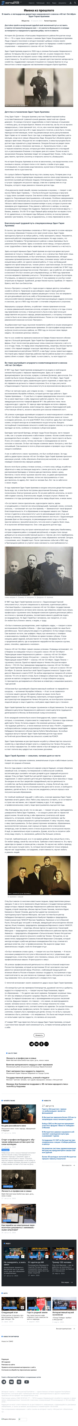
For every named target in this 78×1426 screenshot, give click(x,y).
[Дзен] (19, 1384)
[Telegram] (31, 1044)
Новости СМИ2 (7, 1341)
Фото (48, 3)
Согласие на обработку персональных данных (19, 1370)
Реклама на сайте (8, 1365)
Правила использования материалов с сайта (19, 1367)
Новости (31, 3)
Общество (25, 21)
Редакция (5, 1359)
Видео (54, 3)
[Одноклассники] (41, 1044)
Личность (39, 1035)
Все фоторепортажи (63, 1329)
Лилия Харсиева (50, 21)
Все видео (65, 1282)
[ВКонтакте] (36, 1044)
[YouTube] (26, 1384)
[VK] (11, 1384)
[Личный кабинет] (70, 3)
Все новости (66, 1165)
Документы (62, 3)
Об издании (6, 1362)
